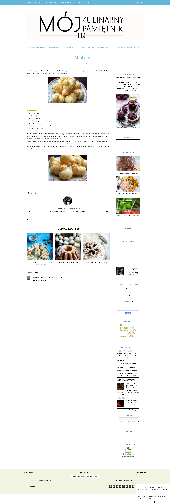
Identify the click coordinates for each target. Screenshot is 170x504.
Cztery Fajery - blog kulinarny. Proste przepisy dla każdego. (128, 380)
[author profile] (68, 200)
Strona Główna (34, 2)
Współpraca (66, 2)
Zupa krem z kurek (57, 212)
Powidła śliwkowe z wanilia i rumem (128, 78)
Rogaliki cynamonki (128, 363)
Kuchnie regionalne (86, 47)
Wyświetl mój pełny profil (133, 274)
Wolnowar (120, 47)
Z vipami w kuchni (81, 2)
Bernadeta (134, 268)
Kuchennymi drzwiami (124, 351)
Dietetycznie (55, 47)
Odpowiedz (36, 283)
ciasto (32, 220)
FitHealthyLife (38, 277)
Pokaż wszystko (134, 410)
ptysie (62, 220)
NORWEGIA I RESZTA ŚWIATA (126, 367)
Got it (157, 501)
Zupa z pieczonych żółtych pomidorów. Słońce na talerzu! (128, 355)
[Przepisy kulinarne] (128, 337)
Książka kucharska (37, 47)
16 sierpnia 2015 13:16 (53, 277)
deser (40, 220)
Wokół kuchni (133, 47)
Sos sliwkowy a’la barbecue (82, 212)
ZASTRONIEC (121, 398)
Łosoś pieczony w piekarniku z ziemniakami (128, 194)
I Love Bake (120, 361)
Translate (135, 421)
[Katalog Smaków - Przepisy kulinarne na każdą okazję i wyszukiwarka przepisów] (128, 456)
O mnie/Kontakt (50, 2)
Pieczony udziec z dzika (128, 173)
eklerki (54, 220)
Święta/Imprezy (105, 47)
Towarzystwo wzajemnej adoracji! (131, 402)
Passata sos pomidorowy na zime (128, 216)
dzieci (47, 220)
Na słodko (69, 47)
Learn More (149, 501)
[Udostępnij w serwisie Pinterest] (35, 193)
